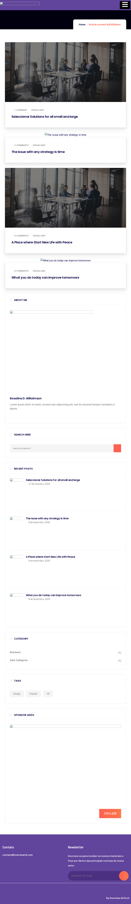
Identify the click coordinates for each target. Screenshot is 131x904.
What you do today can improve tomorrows (45, 277)
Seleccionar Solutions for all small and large (45, 116)
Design (16, 693)
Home (82, 24)
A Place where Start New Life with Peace (42, 242)
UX (48, 693)
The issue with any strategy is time (38, 152)
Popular (33, 693)
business (15, 652)
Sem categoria (18, 660)
